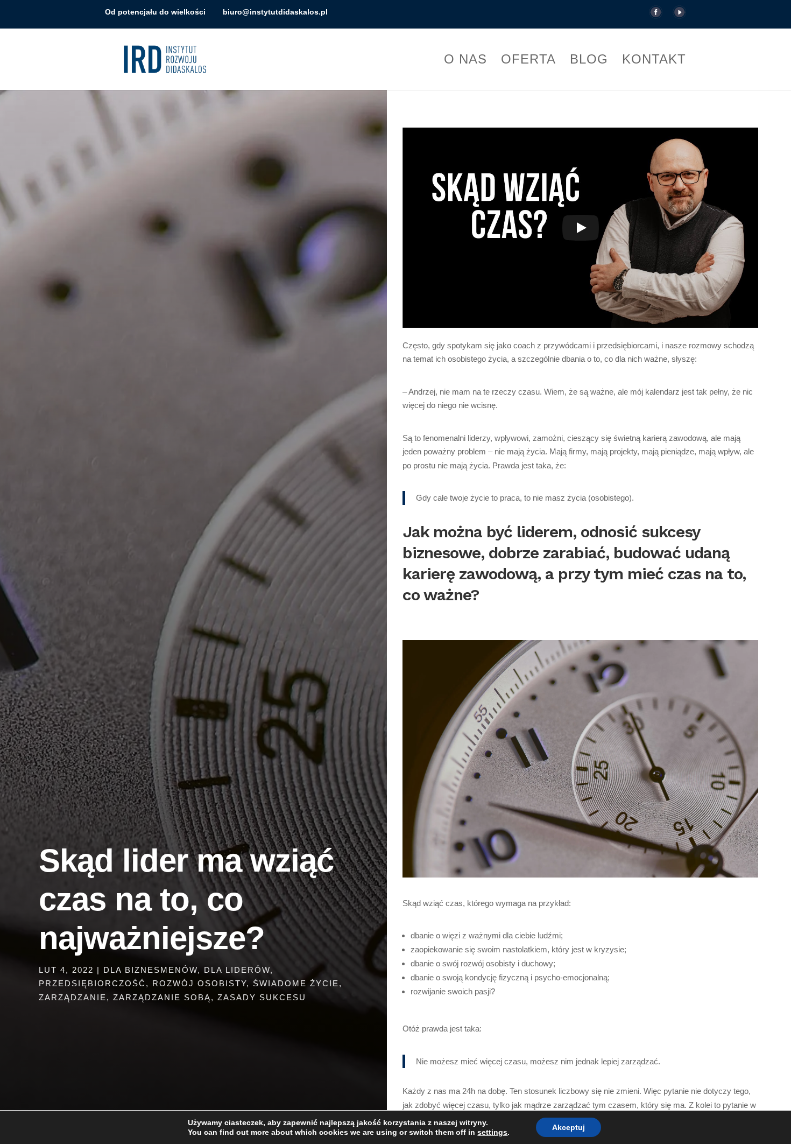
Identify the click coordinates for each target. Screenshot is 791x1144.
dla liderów (237, 969)
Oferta (528, 60)
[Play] (580, 228)
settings (492, 1132)
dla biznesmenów (150, 969)
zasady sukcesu (261, 997)
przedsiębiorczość (92, 983)
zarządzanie (73, 997)
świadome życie (296, 983)
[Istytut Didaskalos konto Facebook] (655, 15)
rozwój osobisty (199, 983)
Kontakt (654, 60)
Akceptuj (568, 1127)
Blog (589, 60)
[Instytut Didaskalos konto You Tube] (679, 15)
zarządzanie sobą (162, 997)
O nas (465, 60)
